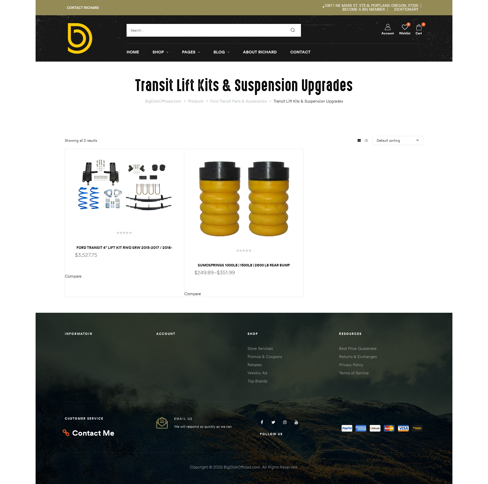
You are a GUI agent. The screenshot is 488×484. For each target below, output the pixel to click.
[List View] (366, 141)
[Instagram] (285, 422)
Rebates (255, 364)
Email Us (183, 419)
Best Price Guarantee (358, 348)
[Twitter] (273, 422)
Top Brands (257, 380)
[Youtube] (296, 422)
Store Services (260, 348)
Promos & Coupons (265, 356)
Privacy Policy (351, 364)
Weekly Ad (257, 372)
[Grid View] (359, 141)
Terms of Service (354, 372)
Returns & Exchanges (358, 356)
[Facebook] (262, 422)
